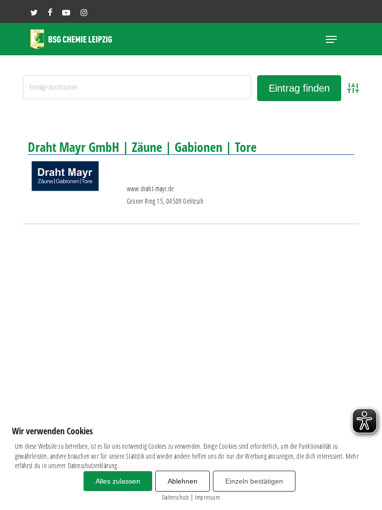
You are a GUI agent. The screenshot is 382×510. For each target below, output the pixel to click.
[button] (331, 39)
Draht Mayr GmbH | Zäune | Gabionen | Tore (142, 147)
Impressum (207, 497)
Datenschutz (175, 497)
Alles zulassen (118, 481)
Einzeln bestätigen (254, 481)
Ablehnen (182, 481)
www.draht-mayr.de (150, 188)
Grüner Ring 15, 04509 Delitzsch (165, 201)
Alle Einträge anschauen (319, 118)
